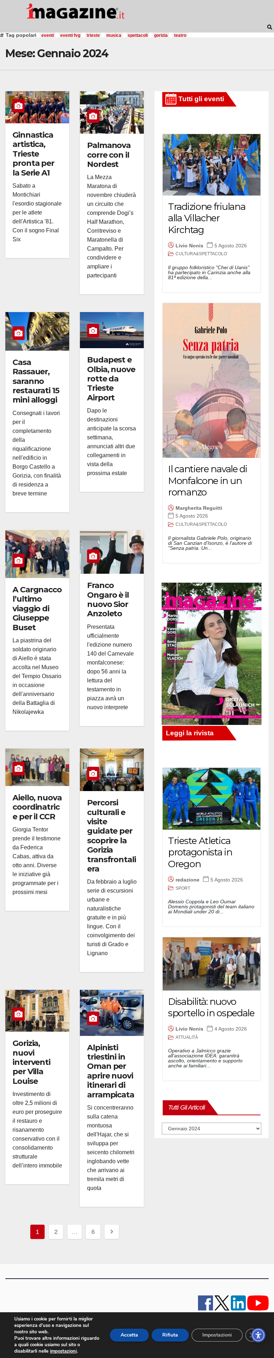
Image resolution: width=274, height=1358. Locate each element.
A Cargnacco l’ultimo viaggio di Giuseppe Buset (37, 608)
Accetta (129, 1335)
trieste (93, 35)
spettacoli (138, 35)
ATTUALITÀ (187, 1037)
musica (113, 35)
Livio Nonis (189, 245)
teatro (180, 35)
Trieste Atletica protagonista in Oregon (200, 852)
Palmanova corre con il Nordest (109, 154)
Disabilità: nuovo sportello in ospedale (211, 1007)
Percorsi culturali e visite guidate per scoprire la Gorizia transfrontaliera (111, 836)
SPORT (183, 888)
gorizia (161, 35)
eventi (47, 35)
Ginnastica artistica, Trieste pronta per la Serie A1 (33, 154)
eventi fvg (70, 35)
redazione (187, 879)
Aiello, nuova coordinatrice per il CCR (37, 807)
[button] (269, 27)
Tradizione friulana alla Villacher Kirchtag (206, 218)
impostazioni (63, 1351)
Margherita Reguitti (199, 507)
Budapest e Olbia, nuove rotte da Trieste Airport (111, 379)
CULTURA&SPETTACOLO (201, 253)
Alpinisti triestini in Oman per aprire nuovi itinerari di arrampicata (110, 1071)
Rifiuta (170, 1335)
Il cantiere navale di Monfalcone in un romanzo (207, 480)
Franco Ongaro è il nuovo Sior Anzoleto (108, 599)
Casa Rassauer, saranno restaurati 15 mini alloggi (35, 381)
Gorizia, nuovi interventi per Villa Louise (31, 1062)
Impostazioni (217, 1335)
